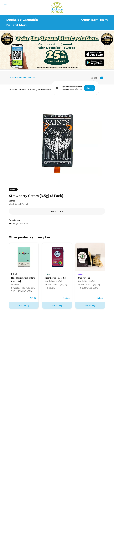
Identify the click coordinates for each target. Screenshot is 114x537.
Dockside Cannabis (57, 7)
